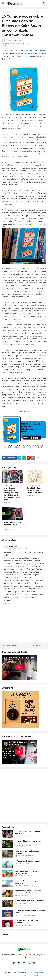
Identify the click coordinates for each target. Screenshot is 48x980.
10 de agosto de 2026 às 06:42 (18, 548)
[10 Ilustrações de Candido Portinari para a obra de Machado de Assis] (35, 476)
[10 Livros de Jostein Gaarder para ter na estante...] (7, 913)
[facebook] (14, 963)
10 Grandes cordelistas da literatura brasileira (28, 832)
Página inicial (7, 12)
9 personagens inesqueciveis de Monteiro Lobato (27, 872)
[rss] (34, 963)
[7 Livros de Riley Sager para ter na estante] (7, 844)
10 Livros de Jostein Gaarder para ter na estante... (30, 912)
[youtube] (24, 963)
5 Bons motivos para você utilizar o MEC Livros (12, 524)
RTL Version (37, 976)
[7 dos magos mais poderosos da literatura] (7, 854)
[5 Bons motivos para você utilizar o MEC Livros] (12, 513)
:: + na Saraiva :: (24, 412)
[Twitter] (19, 458)
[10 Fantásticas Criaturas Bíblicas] (7, 864)
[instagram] (29, 963)
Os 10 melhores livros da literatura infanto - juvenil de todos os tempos (28, 892)
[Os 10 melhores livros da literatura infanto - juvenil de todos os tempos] (7, 893)
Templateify (18, 972)
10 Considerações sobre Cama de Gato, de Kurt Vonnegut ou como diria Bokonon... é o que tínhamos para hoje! (12, 493)
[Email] (33, 458)
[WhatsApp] (24, 458)
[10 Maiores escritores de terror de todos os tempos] (7, 923)
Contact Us (26, 976)
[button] (3, 3)
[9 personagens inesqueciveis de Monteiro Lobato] (7, 873)
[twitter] (19, 963)
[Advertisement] (24, 795)
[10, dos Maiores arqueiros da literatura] (7, 903)
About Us (16, 976)
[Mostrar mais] (38, 458)
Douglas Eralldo (33, 56)
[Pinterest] (29, 458)
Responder (8, 604)
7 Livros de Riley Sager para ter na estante (28, 842)
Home (8, 976)
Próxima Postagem (38, 645)
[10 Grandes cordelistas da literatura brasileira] (7, 834)
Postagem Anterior (10, 645)
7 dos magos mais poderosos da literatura (27, 852)
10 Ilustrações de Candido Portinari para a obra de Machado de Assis (34, 489)
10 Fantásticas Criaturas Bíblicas (27, 861)
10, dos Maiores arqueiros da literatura (29, 901)
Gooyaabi (39, 972)
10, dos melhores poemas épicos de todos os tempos (28, 882)
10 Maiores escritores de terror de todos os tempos (30, 922)
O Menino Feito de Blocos (35, 51)
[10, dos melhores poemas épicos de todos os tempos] (7, 883)
